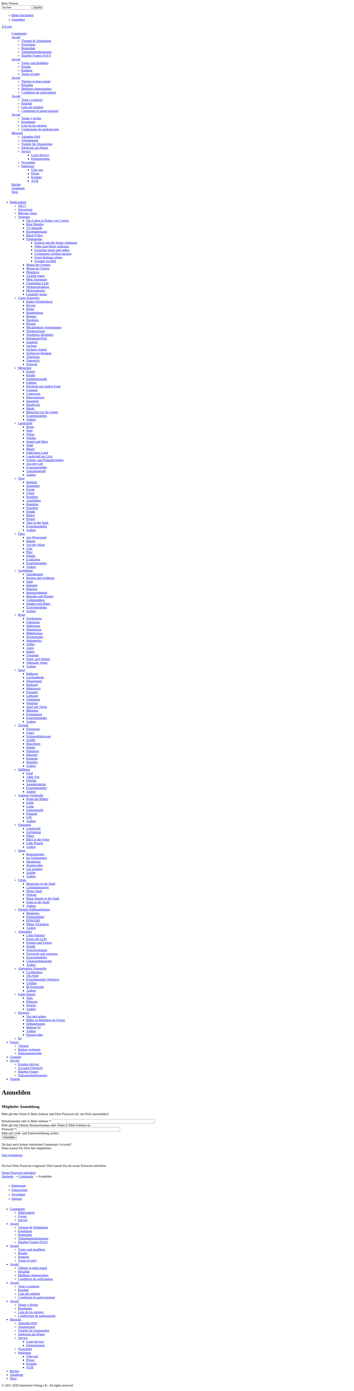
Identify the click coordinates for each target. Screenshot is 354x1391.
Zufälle (30, 872)
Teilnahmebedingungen (36, 52)
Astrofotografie (36, 471)
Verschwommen (36, 950)
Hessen (31, 323)
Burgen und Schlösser (40, 578)
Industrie (31, 585)
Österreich (33, 360)
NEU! (22, 206)
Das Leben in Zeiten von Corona (47, 220)
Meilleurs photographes (36, 88)
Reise (21, 614)
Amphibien (33, 500)
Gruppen (32, 390)
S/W (29, 817)
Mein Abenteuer (36, 279)
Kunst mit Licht (36, 939)
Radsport (32, 684)
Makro (30, 515)
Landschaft (25, 423)
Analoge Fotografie (30, 795)
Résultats (27, 85)
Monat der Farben (37, 268)
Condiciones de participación (40, 129)
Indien (30, 651)
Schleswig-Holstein (38, 353)
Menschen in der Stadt (40, 883)
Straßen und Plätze (38, 603)
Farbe (30, 802)
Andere (31, 419)
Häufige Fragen (28, 1071)
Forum (14, 1042)
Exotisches (33, 559)
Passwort (9, 1129)
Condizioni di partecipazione (39, 111)
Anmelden (18, 19)
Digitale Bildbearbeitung (34, 909)
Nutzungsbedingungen (32, 1075)
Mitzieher (32, 710)
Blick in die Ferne (37, 839)
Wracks (31, 1005)
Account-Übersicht (30, 1068)
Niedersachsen (35, 331)
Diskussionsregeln (30, 1053)
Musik (30, 408)
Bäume (30, 541)
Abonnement (29, 140)
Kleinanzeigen (40, 158)
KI (20, 1038)
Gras (29, 548)
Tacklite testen (35, 276)
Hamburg (32, 320)
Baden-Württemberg (39, 301)
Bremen (31, 316)
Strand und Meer (37, 441)
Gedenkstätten (35, 600)
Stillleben (24, 769)
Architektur (25, 570)
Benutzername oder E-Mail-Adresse (26, 1121)
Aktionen (24, 217)
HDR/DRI (33, 920)
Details (30, 511)
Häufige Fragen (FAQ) (36, 55)
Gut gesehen (34, 869)
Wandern (32, 703)
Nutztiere (32, 508)
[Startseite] (7, 26)
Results (26, 66)
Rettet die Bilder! (37, 799)
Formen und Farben (39, 942)
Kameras (32, 758)
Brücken (31, 589)
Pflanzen (31, 1001)
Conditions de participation (38, 92)
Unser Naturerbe (29, 298)
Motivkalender (35, 290)
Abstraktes (25, 931)
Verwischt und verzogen (42, 953)
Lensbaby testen (36, 294)
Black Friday (34, 235)
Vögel (30, 493)
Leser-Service (40, 155)
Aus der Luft (34, 463)
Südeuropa (33, 626)
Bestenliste (28, 48)
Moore (30, 449)
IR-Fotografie (35, 987)
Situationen (33, 861)
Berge (30, 427)
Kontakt (36, 177)
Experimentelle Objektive (42, 979)
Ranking (26, 70)
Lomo (30, 806)
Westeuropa (33, 629)
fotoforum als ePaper (34, 147)
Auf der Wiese (35, 544)
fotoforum (27, 166)
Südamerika (34, 640)
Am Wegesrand (36, 537)
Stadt (29, 581)
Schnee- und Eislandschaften (45, 460)
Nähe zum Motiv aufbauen (51, 246)
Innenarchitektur (36, 592)
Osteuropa (33, 622)
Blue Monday (35, 224)
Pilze (29, 552)
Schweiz (31, 364)
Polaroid (31, 813)
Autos (30, 732)
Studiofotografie (36, 379)
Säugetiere (33, 486)
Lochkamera (34, 972)
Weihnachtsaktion (37, 287)
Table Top (32, 777)
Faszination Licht (37, 283)
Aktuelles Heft (30, 136)
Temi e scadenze (32, 100)
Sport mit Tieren (36, 707)
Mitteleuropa (34, 633)
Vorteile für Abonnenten (36, 144)
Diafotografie (34, 810)
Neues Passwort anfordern (19, 1172)
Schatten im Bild (45, 261)
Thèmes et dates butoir (35, 81)
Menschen (24, 368)
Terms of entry (30, 74)
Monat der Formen (38, 264)
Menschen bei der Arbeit (42, 412)
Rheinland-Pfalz (36, 338)
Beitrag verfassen (29, 1049)
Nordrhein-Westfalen (39, 334)
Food (29, 773)
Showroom (25, 209)
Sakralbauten (34, 574)
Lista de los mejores (34, 125)
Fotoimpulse (34, 239)
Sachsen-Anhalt (36, 349)
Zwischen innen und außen (51, 250)
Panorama (24, 824)
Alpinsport (33, 699)
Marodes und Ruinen (39, 596)
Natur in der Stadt (37, 902)
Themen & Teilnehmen (36, 41)
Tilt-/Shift (32, 976)
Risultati (26, 103)
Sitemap (16, 1198)
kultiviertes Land (37, 452)
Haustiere (32, 504)
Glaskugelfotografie (39, 961)
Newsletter (28, 162)
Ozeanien (32, 655)
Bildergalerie (18, 202)
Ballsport (32, 673)
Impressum (18, 1185)
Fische (30, 489)
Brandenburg (34, 312)
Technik (23, 725)
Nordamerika (34, 637)
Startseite (7, 1176)
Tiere (21, 478)
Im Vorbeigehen (36, 858)
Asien (30, 648)
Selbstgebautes (35, 1023)
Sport (21, 670)
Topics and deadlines (34, 63)
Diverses (23, 1012)
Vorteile (15, 1079)
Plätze (30, 836)
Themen (23, 1046)
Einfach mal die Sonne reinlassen (55, 242)
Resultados (28, 122)
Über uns (37, 170)
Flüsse (30, 434)
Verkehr (31, 894)
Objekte (31, 780)
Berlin (30, 309)
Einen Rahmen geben (48, 257)
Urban (22, 880)
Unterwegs (33, 393)
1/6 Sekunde (34, 228)
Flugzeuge (33, 729)
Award (15, 37)
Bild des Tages (27, 213)
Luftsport (32, 696)
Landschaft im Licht (39, 456)
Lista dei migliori (32, 107)
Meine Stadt (34, 891)
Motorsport (33, 688)
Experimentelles (36, 416)
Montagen (32, 913)
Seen (29, 430)
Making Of (33, 1027)
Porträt (30, 371)
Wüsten (31, 438)
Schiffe (30, 740)
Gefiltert (31, 983)
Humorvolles (34, 865)
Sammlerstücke (36, 784)
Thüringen (33, 357)
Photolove (32, 272)
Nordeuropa (34, 618)
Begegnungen (35, 397)
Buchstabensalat (36, 231)
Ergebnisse (28, 44)
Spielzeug (32, 751)
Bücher (16, 184)
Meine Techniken (37, 924)
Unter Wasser (26, 994)
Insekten (31, 482)
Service (26, 151)
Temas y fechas (31, 118)
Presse (35, 173)
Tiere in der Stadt (37, 522)
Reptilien (32, 497)
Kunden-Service (28, 1064)
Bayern (31, 305)
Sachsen (31, 346)
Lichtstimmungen (37, 887)
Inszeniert (32, 401)
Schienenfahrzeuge (38, 736)
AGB (34, 181)
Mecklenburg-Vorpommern (43, 327)
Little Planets (34, 843)
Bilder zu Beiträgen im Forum (45, 1020)
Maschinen (33, 743)
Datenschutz (19, 1190)
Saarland (31, 342)
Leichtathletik (35, 677)
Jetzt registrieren (12, 1155)
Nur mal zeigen (36, 1016)
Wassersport (34, 681)
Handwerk (33, 404)
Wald (29, 445)
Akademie (18, 188)
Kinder (30, 375)
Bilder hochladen (22, 15)
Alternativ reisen (37, 662)
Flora (21, 533)
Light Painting (35, 935)
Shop (14, 192)
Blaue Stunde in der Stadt (42, 898)
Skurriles (32, 762)
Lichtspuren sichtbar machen (52, 253)
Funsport (32, 692)
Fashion (31, 382)
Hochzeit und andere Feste (43, 386)
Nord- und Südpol (38, 659)
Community (19, 33)
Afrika (30, 644)
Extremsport (34, 714)
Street (21, 850)
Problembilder (35, 917)
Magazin (17, 133)
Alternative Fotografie (32, 968)
